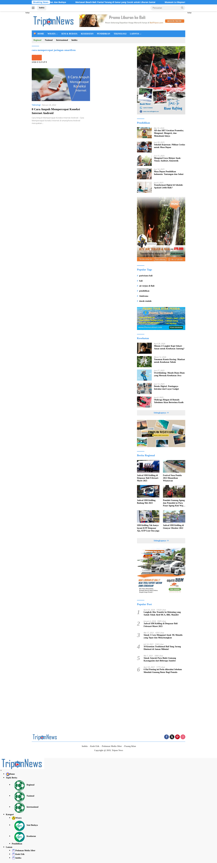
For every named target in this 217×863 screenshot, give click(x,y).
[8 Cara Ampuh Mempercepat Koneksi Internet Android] (61, 84)
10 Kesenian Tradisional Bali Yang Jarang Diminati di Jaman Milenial (162, 647)
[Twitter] (172, 737)
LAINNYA (134, 34)
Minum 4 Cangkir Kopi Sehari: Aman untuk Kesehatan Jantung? (169, 347)
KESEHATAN (87, 34)
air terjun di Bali (146, 286)
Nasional (49, 40)
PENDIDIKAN (103, 34)
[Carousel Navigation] (82, 57)
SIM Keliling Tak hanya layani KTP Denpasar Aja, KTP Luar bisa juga (148, 528)
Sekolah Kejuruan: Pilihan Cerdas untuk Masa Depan (169, 146)
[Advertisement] (18, 55)
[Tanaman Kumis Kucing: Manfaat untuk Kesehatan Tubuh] (144, 361)
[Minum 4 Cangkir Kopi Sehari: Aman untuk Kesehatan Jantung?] (144, 348)
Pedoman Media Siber (112, 746)
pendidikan (144, 291)
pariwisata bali (145, 276)
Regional (37, 40)
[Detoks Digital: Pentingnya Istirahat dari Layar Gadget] (144, 388)
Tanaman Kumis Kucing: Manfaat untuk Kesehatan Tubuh (169, 360)
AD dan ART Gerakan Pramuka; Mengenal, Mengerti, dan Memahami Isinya (169, 133)
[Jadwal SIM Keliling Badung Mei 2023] (148, 491)
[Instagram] (183, 737)
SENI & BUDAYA (69, 34)
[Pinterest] (177, 737)
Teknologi (36, 105)
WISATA (52, 34)
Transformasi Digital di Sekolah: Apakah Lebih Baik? (168, 186)
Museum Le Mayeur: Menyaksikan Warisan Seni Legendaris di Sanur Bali (177, 2)
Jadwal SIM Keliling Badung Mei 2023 (146, 501)
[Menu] (34, 7)
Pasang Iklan (130, 746)
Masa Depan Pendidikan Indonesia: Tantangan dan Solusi (168, 172)
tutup (28, 13)
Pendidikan (17, 844)
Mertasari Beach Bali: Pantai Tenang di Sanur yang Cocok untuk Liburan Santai (91, 2)
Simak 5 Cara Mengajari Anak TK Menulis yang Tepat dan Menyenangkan (163, 636)
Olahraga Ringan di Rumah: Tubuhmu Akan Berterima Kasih (168, 401)
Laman (9, 847)
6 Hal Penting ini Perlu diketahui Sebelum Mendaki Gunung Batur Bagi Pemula (163, 670)
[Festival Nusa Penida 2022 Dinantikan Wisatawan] (174, 466)
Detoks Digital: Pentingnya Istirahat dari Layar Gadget (166, 387)
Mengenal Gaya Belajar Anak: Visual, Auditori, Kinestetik (167, 159)
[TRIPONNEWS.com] (54, 20)
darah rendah (145, 301)
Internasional (62, 40)
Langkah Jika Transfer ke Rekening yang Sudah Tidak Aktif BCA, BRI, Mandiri (162, 613)
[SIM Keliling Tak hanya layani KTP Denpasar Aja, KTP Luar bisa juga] (148, 516)
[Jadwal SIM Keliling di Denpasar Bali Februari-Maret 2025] (148, 466)
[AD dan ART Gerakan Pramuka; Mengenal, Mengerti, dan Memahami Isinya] (144, 132)
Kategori (10, 814)
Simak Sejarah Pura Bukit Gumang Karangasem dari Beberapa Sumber (160, 659)
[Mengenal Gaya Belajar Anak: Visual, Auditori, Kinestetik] (144, 160)
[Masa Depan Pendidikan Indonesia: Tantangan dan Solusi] (144, 173)
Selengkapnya (160, 413)
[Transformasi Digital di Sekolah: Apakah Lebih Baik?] (144, 187)
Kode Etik (94, 746)
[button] (182, 7)
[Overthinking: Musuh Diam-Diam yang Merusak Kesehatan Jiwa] (144, 375)
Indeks (41, 7)
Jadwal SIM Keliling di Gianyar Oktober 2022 (173, 526)
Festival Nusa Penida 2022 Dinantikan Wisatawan (172, 478)
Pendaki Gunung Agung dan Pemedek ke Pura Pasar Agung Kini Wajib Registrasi (174, 503)
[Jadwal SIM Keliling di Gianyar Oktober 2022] (174, 516)
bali (141, 281)
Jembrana (143, 296)
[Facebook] (166, 737)
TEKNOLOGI (120, 34)
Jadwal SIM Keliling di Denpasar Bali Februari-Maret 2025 (148, 478)
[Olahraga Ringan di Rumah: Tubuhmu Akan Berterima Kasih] (144, 401)
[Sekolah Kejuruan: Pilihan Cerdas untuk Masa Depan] (144, 146)
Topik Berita (11, 778)
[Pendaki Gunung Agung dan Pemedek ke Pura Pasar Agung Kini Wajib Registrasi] (174, 491)
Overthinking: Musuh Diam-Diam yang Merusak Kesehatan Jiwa (169, 374)
